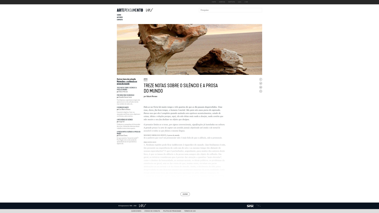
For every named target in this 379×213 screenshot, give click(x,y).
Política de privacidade (172, 211)
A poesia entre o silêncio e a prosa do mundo (128, 133)
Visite (214, 2)
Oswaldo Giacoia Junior (125, 97)
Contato (120, 20)
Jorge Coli (121, 122)
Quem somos (136, 211)
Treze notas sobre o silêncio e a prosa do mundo (127, 89)
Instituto (231, 2)
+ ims (246, 2)
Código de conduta (152, 211)
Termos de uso (190, 211)
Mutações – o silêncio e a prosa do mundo (127, 82)
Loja (239, 2)
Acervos (222, 2)
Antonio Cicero (123, 135)
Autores (120, 17)
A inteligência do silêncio (125, 120)
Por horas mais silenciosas (125, 95)
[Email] (260, 87)
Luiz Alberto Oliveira (124, 109)
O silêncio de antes (123, 107)
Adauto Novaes (123, 92)
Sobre (119, 15)
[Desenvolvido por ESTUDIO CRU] (258, 206)
